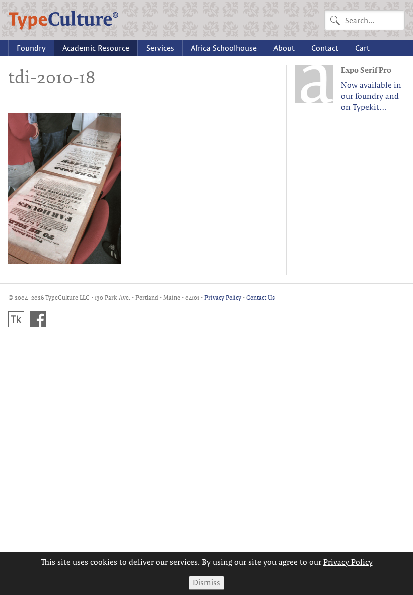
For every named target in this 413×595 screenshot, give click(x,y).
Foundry (31, 48)
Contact (324, 48)
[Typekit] (16, 319)
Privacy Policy (222, 297)
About (284, 48)
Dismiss (206, 582)
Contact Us (260, 297)
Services (160, 48)
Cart (362, 48)
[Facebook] (38, 319)
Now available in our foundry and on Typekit (371, 96)
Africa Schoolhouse (224, 48)
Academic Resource (95, 48)
